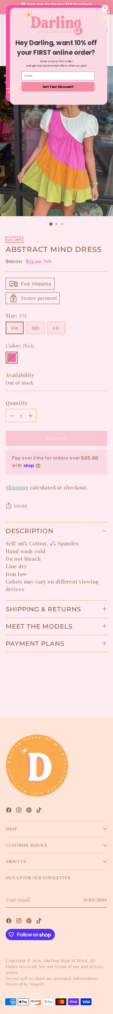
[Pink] (12, 358)
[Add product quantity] (30, 415)
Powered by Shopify (25, 983)
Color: (20, 345)
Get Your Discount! (58, 86)
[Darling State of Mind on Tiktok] (39, 811)
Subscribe (95, 899)
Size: (16, 315)
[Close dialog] (105, 8)
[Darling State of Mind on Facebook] (9, 811)
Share (21, 505)
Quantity (17, 402)
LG (56, 327)
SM (14, 327)
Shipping (17, 487)
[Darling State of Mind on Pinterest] (29, 811)
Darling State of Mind (65, 960)
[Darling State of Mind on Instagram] (19, 811)
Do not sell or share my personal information (51, 978)
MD (35, 327)
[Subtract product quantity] (11, 415)
